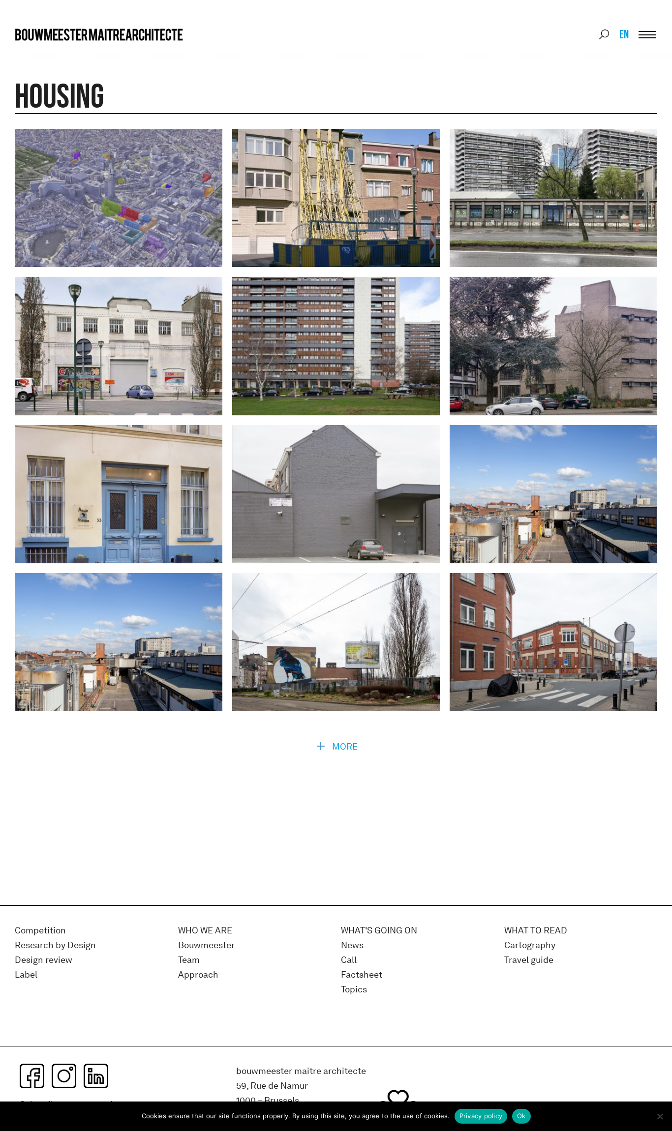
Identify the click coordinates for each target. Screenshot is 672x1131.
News (352, 945)
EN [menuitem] (624, 34)
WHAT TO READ (535, 931)
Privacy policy (481, 1116)
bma (38, 53)
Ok (521, 1116)
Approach (198, 975)
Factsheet (361, 975)
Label (26, 975)
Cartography (529, 945)
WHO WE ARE (205, 931)
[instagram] (64, 1076)
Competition (40, 931)
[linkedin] (96, 1076)
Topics (354, 990)
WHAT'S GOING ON (379, 931)
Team (189, 960)
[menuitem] (623, 34)
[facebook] (32, 1076)
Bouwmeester (206, 945)
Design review (43, 960)
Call (349, 960)
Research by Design (55, 945)
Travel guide (528, 960)
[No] (660, 1116)
